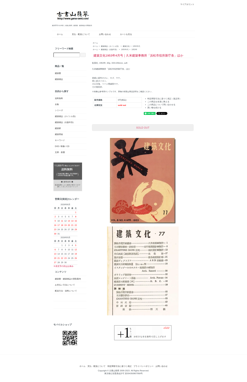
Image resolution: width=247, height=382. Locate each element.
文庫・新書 (60, 152)
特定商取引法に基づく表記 (119, 366)
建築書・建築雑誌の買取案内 (68, 279)
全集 (57, 104)
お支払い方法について (65, 285)
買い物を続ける (154, 107)
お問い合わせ (105, 34)
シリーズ (59, 110)
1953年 (134, 50)
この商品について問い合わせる (161, 104)
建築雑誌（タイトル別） (110, 46)
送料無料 (59, 98)
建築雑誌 (59, 79)
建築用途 (59, 134)
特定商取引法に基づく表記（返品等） (164, 98)
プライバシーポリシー (144, 366)
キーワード (60, 140)
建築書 (58, 73)
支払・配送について (81, 34)
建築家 (58, 128)
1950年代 (136, 46)
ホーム (60, 34)
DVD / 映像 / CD (62, 146)
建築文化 (126, 46)
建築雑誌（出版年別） (109, 50)
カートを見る (126, 34)
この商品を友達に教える (158, 101)
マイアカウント (187, 4)
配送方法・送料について (66, 291)
